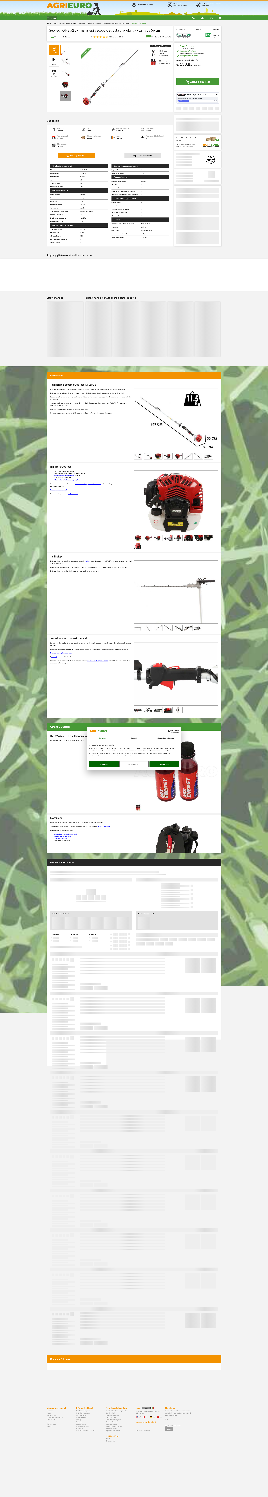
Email (167, 1419)
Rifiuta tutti (104, 764)
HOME (49, 23)
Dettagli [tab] (134, 738)
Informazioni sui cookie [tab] (165, 738)
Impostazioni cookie (82, 1426)
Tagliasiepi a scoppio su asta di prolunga (116, 23)
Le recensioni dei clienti (146, 1422)
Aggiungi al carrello (200, 81)
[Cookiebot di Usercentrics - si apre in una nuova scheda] (169, 731)
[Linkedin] (68, 1461)
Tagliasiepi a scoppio (94, 23)
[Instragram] (62, 1461)
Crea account (110, 1441)
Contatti (49, 1426)
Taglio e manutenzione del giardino (65, 23)
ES (160, 1417)
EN (139, 1417)
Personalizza (133, 764)
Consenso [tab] (102, 738)
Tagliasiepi (82, 23)
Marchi (49, 1413)
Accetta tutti (164, 764)
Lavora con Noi (51, 1415)
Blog (48, 1422)
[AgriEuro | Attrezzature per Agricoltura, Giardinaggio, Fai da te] (75, 5)
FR (146, 1417)
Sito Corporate (51, 1424)
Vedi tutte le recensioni (143, 1431)
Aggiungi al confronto (78, 156)
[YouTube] (56, 1461)
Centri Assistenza (111, 1417)
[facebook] (50, 1461)
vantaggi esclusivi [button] (171, 1415)
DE (153, 1417)
